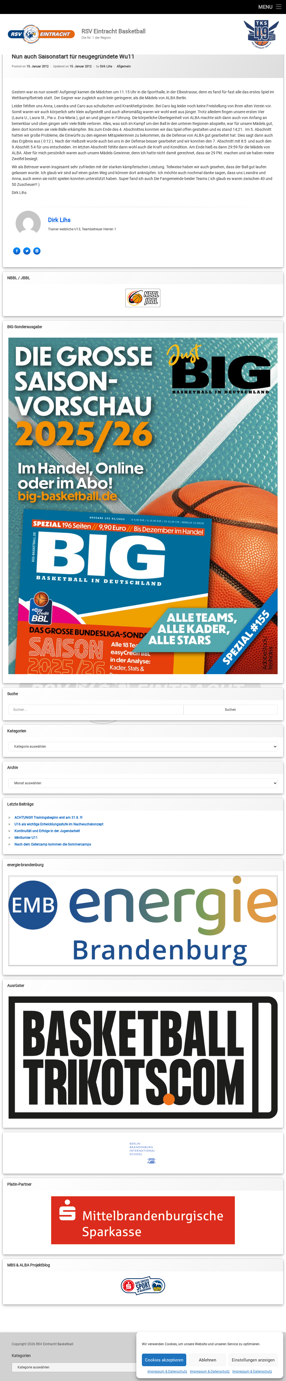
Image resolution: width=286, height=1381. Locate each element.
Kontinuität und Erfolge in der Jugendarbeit (47, 831)
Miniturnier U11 (26, 838)
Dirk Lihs (106, 66)
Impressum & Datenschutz (167, 1371)
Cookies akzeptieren (164, 1360)
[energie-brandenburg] (143, 921)
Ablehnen (207, 1360)
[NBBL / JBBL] (143, 298)
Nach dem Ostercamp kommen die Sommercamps (53, 844)
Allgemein (124, 66)
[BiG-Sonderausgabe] (143, 506)
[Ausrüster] (143, 1057)
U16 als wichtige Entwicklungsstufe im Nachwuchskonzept (59, 824)
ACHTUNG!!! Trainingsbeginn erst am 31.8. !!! (48, 817)
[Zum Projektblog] (143, 1285)
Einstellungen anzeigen (253, 1360)
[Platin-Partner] (143, 1220)
